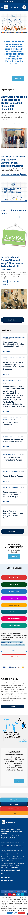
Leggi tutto (15, 913)
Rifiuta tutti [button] (21, 913)
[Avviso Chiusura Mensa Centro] (14, 236)
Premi (18, 281)
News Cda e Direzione (15, 123)
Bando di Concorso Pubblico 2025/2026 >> (12, 642)
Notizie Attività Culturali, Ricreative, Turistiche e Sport (11, 453)
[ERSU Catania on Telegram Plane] (18, 895)
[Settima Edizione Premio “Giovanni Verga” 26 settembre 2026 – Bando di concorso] (14, 300)
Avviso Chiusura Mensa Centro (13, 211)
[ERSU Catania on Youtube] (14, 895)
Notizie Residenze (12, 508)
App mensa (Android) (7, 881)
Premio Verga (5, 284)
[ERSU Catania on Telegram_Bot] (22, 895)
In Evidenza (23, 174)
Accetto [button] (9, 913)
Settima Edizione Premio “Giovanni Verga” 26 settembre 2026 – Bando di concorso (12, 263)
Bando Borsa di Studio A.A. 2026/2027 (11, 174)
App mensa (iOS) (5, 877)
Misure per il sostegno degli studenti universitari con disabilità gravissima (13, 161)
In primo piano (5, 123)
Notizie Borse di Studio (15, 177)
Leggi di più (6, 351)
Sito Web (3, 874)
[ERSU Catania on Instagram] (10, 895)
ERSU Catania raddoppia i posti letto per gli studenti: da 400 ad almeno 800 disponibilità (14, 103)
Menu (2, 7)
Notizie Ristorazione (14, 217)
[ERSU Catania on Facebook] (6, 895)
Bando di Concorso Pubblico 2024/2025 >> (11, 645)
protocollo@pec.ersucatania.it (9, 854)
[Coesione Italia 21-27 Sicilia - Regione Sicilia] (14, 666)
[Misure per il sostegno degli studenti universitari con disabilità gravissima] (14, 193)
